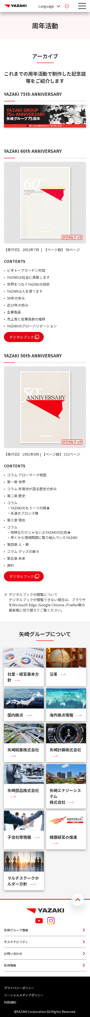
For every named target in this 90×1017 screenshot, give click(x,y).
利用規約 (10, 1002)
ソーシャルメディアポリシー (23, 995)
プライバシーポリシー (19, 988)
